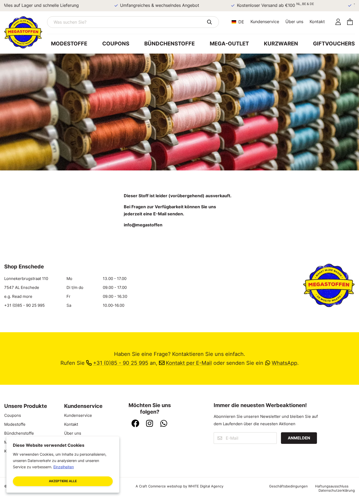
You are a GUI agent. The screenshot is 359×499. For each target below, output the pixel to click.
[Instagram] (149, 424)
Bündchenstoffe (169, 43)
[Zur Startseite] (25, 32)
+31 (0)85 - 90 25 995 (24, 305)
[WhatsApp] (164, 424)
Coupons (115, 43)
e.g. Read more (18, 296)
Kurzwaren (281, 43)
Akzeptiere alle (63, 481)
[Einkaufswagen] (350, 22)
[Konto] (338, 22)
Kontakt (317, 21)
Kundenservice (264, 21)
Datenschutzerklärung (337, 490)
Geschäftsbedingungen (288, 486)
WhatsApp (284, 363)
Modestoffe (69, 43)
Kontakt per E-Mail (189, 363)
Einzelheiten (63, 467)
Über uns (294, 21)
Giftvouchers (334, 43)
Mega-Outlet (229, 43)
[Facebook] (135, 424)
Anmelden (299, 438)
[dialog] (63, 464)
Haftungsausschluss (331, 486)
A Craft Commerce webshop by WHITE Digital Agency (179, 486)
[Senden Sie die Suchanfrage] (209, 22)
